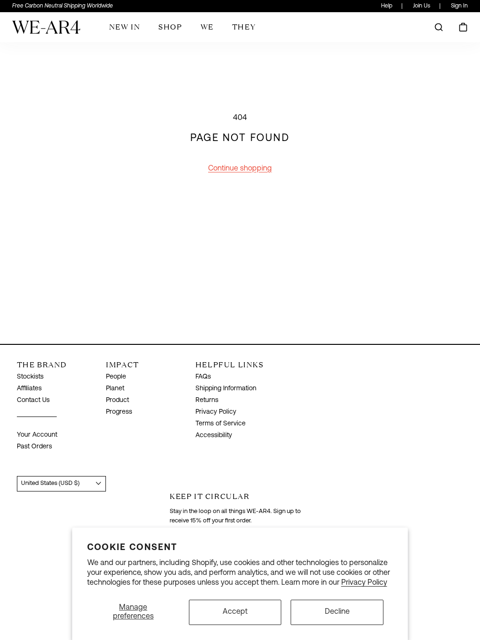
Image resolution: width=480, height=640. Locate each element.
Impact (122, 364)
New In (125, 26)
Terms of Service (220, 423)
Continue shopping (240, 168)
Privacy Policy (364, 583)
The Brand (42, 364)
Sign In (459, 6)
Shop (170, 26)
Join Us (421, 6)
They (243, 26)
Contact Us (33, 400)
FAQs (203, 376)
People (116, 376)
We (207, 26)
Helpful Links (229, 364)
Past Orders (34, 446)
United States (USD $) (50, 483)
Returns (206, 400)
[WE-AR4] (46, 30)
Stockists (30, 376)
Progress (119, 412)
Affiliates (29, 388)
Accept (235, 612)
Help (386, 6)
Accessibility (213, 435)
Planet (115, 388)
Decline (337, 612)
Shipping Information (225, 388)
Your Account (37, 435)
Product (117, 400)
